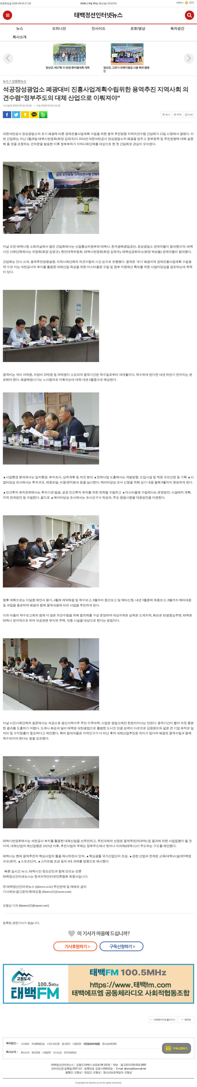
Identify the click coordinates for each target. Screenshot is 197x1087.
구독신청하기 (180, 1048)
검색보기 (189, 15)
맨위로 (187, 1019)
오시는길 (57, 1052)
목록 (179, 114)
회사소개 (11, 1051)
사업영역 (46, 1052)
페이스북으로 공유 (7, 114)
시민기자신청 (53, 1043)
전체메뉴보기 (7, 15)
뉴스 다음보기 (189, 58)
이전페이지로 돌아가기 (164, 1019)
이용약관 (77, 1043)
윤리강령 (36, 1052)
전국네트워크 (70, 1052)
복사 (167, 114)
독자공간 (11, 1043)
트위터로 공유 (16, 114)
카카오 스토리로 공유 (25, 114)
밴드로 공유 (43, 114)
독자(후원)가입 (38, 1043)
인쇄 (190, 114)
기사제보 (25, 1043)
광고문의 (66, 1043)
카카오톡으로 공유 (34, 114)
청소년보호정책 (109, 1043)
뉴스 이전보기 (8, 58)
